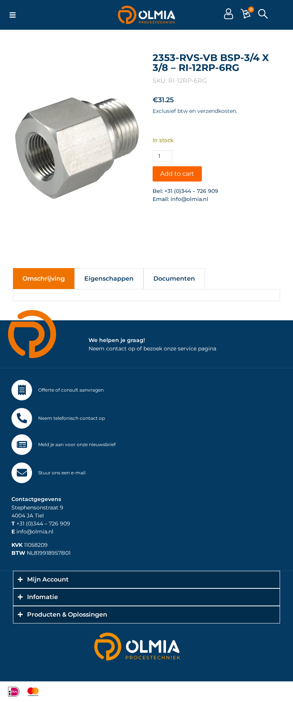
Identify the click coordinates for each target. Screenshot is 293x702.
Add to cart (177, 173)
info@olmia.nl (189, 199)
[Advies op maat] (21, 390)
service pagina (197, 348)
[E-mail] (21, 473)
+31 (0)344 (27, 523)
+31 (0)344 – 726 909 (191, 191)
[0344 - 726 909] (21, 418)
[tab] (43, 278)
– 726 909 (56, 523)
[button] (12, 15)
